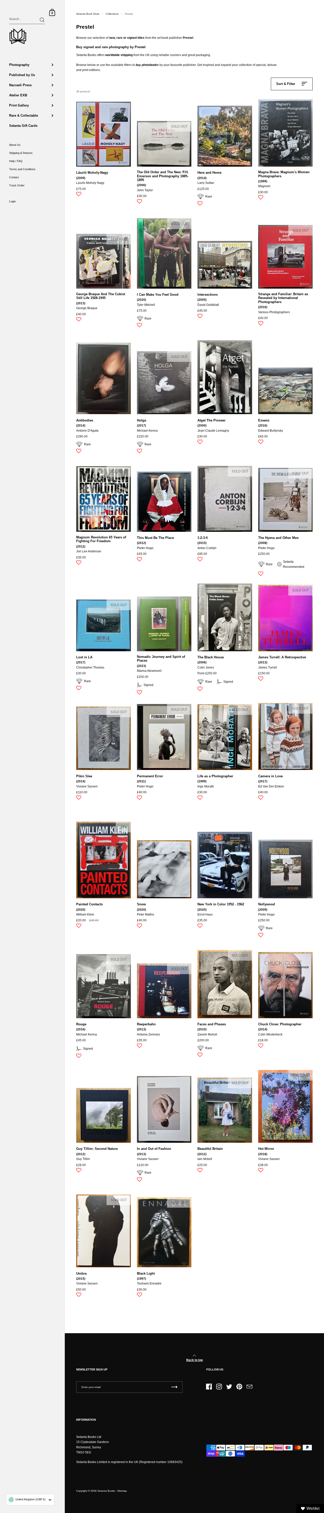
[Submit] (42, 20)
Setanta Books (106, 1490)
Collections (112, 13)
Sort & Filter (285, 84)
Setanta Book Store (87, 13)
